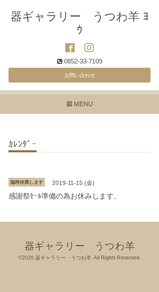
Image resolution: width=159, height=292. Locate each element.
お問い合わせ (79, 75)
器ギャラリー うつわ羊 (80, 246)
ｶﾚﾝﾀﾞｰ (22, 144)
